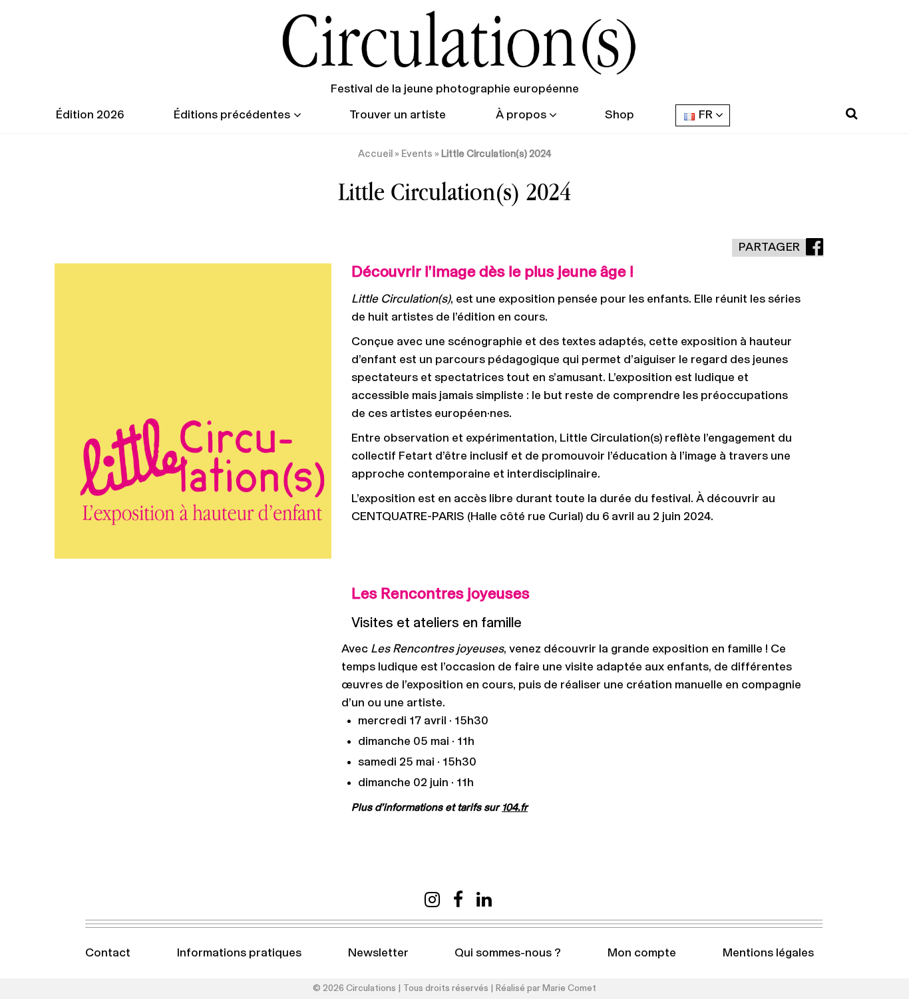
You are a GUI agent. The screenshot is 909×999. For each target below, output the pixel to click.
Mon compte (642, 953)
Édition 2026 (90, 115)
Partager (770, 247)
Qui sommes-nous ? (507, 953)
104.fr (515, 807)
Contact (107, 953)
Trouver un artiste (397, 115)
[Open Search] (851, 114)
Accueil (375, 154)
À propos (521, 115)
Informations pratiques (239, 953)
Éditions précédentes (232, 115)
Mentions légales (768, 953)
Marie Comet (569, 988)
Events (417, 154)
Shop (619, 115)
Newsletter (378, 953)
